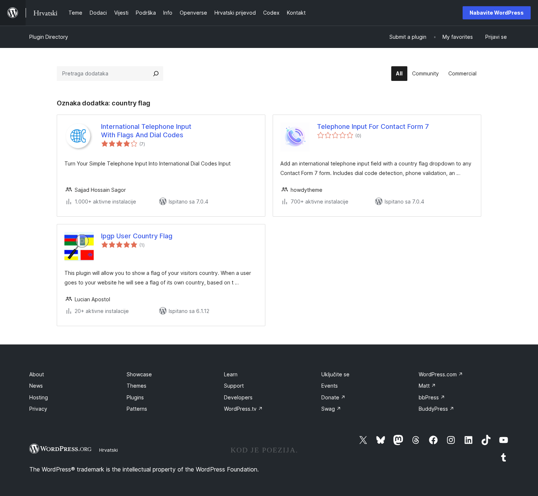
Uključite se (335, 374)
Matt (427, 386)
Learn (231, 374)
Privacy (38, 409)
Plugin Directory (48, 37)
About (36, 374)
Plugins (135, 397)
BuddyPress (436, 409)
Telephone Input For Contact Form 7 (373, 126)
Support (234, 386)
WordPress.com (441, 374)
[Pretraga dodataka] (156, 73)
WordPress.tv (243, 409)
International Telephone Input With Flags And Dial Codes (146, 131)
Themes (136, 386)
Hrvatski (108, 450)
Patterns (137, 409)
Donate (333, 397)
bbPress (432, 397)
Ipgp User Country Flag (136, 236)
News (36, 386)
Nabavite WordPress (497, 13)
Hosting (38, 397)
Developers (238, 397)
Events (329, 386)
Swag (331, 409)
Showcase (139, 374)
